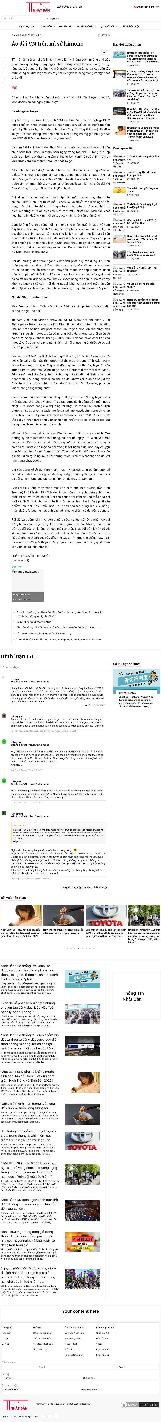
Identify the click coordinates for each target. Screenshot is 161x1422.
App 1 (42, 1366)
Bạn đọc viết (102, 1349)
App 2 (121, 1366)
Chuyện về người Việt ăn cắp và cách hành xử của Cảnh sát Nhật (56, 627)
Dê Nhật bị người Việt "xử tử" (34, 621)
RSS (5, 1416)
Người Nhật (71, 1343)
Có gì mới (109, 26)
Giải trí (68, 1349)
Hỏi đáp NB (102, 1338)
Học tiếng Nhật (73, 1338)
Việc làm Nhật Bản (43, 1343)
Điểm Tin (67, 26)
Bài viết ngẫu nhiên (127, 44)
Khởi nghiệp (102, 1354)
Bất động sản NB (105, 1327)
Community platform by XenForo (63, 1403)
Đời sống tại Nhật (42, 1332)
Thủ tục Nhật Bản (42, 1338)
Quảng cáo (89, 1377)
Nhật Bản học (87, 26)
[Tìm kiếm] (41, 18)
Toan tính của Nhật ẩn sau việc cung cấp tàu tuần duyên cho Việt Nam (59, 639)
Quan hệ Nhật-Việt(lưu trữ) (27, 35)
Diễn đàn (47, 26)
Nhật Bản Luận (131, 26)
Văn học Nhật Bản (74, 1332)
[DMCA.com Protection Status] (139, 1405)
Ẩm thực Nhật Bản (74, 1327)
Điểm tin (37, 1327)
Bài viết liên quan (13, 898)
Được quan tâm (124, 148)
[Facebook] (43, 1416)
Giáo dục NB (102, 1332)
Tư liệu (5, 1338)
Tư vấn (7, 1377)
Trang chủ (28, 26)
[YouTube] (56, 1416)
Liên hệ (5, 1343)
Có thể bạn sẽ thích (127, 664)
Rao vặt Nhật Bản (74, 1354)
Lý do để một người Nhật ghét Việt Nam (41, 633)
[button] (54, 26)
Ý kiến (99, 1343)
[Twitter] (49, 1416)
